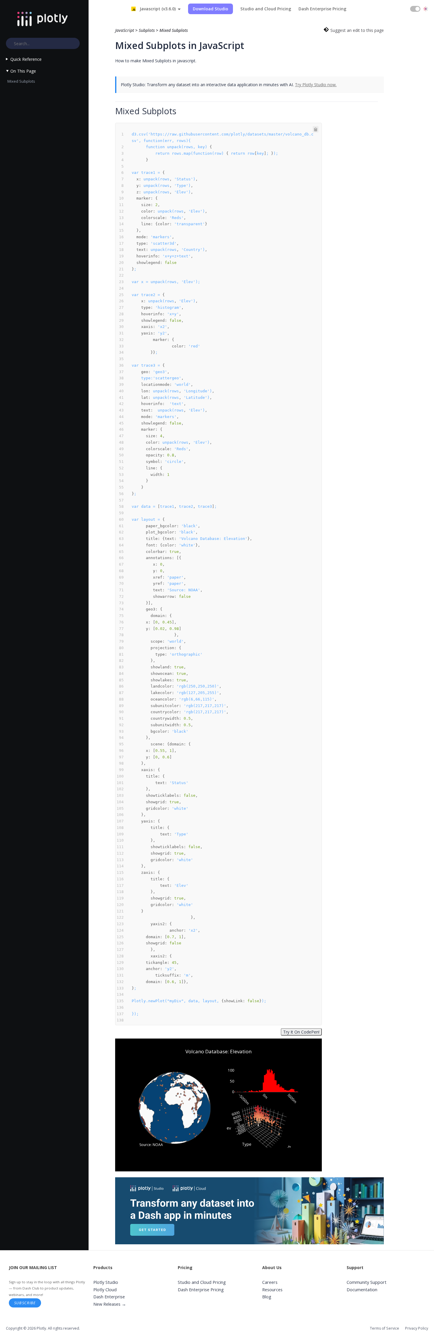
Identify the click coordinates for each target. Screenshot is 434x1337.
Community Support (366, 1282)
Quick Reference (26, 59)
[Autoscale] (301, 1042)
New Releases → (109, 1304)
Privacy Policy (416, 1328)
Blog (266, 1297)
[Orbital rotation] (256, 1042)
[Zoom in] (287, 1042)
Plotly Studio (105, 1282)
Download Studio (210, 9)
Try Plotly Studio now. (316, 84)
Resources (272, 1289)
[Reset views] (308, 1042)
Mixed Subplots (21, 81)
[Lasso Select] (277, 1042)
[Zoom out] (294, 1042)
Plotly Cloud (105, 1289)
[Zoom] (242, 1042)
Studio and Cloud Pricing (265, 9)
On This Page (23, 71)
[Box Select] (270, 1042)
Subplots (147, 30)
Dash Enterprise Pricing (322, 9)
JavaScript (125, 30)
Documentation (362, 1289)
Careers (270, 1282)
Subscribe (25, 1302)
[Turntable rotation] (263, 1042)
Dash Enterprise (109, 1297)
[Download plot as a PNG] (232, 1042)
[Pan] (249, 1042)
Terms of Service (384, 1328)
